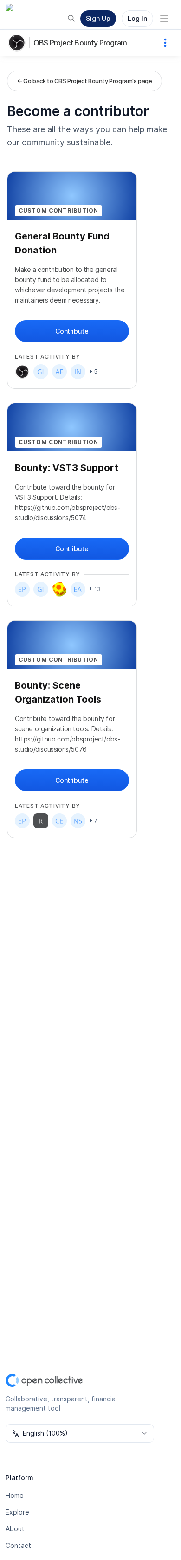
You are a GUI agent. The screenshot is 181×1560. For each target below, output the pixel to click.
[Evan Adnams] (78, 589)
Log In (137, 18)
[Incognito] (78, 371)
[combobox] (80, 1433)
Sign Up (98, 18)
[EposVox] (22, 589)
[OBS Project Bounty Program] (18, 42)
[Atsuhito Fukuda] (59, 371)
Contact (18, 1545)
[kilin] (59, 589)
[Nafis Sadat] (78, 820)
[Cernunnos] (59, 820)
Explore (17, 1512)
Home (15, 1495)
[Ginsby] (40, 371)
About (15, 1529)
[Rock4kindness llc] (40, 820)
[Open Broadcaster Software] (22, 371)
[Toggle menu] (164, 18)
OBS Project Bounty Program (80, 42)
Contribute (71, 331)
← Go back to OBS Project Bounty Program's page (84, 80)
